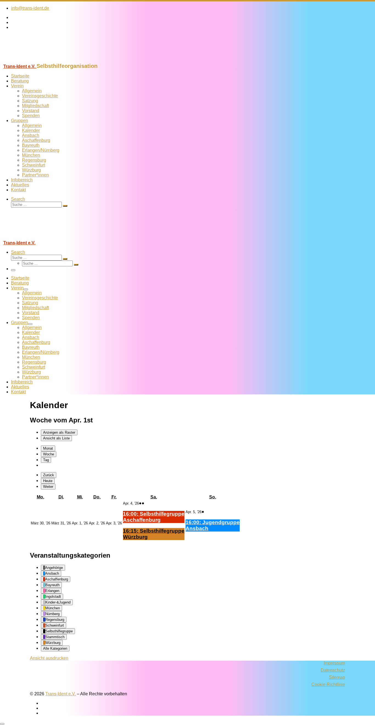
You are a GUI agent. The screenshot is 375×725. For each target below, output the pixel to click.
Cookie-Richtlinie (328, 684)
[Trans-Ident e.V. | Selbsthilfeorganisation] (34, 60)
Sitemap (337, 677)
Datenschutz (333, 670)
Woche (48, 454)
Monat (48, 448)
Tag (46, 460)
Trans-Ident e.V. (60, 693)
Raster (59, 432)
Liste (56, 438)
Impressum (334, 663)
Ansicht (49, 658)
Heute (47, 481)
